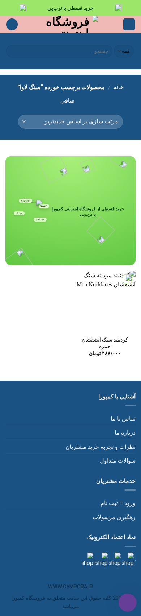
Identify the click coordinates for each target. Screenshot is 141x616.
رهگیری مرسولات (114, 517)
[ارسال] (13, 51)
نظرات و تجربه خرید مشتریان (100, 446)
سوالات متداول (118, 460)
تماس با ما (123, 418)
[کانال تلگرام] (114, 559)
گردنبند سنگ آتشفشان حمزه (105, 343)
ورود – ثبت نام (118, 503)
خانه (119, 87)
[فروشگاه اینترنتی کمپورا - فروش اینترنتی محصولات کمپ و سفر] (70, 24)
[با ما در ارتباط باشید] (87, 559)
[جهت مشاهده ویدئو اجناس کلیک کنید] (100, 559)
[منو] (129, 24)
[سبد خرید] (12, 24)
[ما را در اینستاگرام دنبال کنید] (127, 559)
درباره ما (125, 432)
